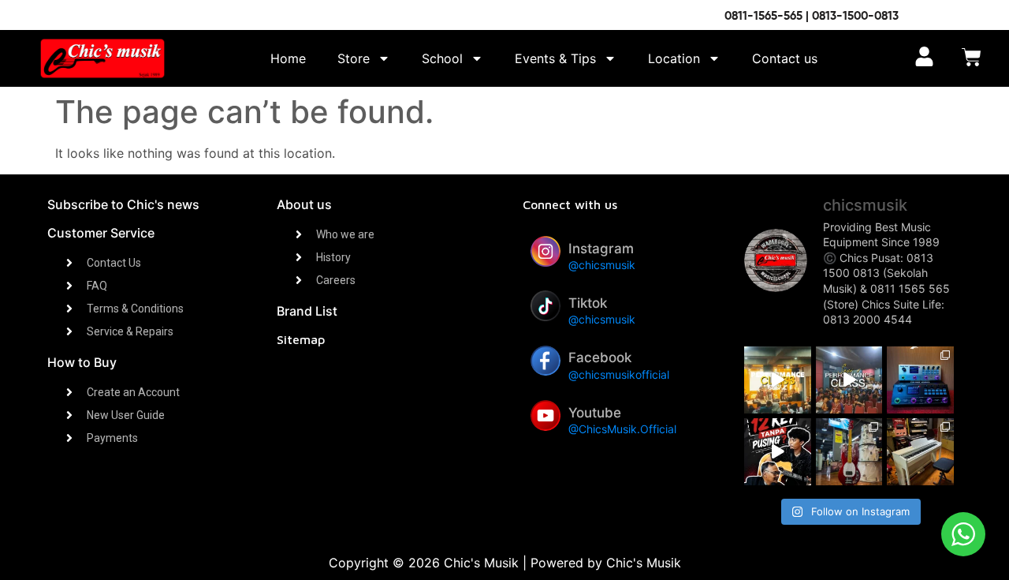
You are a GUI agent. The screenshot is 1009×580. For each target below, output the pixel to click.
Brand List (307, 311)
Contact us (784, 58)
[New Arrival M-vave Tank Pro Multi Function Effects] (920, 379)
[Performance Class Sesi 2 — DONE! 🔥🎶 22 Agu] (777, 379)
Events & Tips (555, 58)
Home (288, 58)
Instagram (601, 248)
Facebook (599, 357)
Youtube (594, 413)
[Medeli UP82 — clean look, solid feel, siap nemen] (920, 451)
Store (353, 58)
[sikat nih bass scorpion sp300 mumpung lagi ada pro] (849, 451)
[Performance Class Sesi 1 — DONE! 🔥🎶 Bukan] (849, 379)
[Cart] (971, 58)
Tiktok (587, 303)
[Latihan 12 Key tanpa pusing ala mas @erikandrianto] (777, 451)
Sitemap (301, 339)
